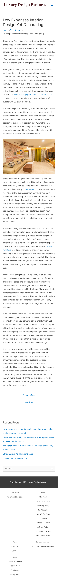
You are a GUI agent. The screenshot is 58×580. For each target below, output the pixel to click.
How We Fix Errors (43, 514)
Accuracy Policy (43, 506)
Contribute (43, 518)
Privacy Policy (15, 574)
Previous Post (29, 395)
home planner (29, 189)
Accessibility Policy (43, 531)
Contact (15, 551)
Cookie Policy (15, 566)
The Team (43, 497)
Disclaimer (15, 570)
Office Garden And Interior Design (18, 454)
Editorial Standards (43, 501)
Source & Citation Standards (43, 546)
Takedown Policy (43, 523)
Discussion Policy (43, 536)
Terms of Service (15, 562)
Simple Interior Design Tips (15, 458)
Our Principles (43, 510)
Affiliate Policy (43, 527)
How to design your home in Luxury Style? (33, 94)
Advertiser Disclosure (15, 497)
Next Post (28, 402)
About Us (15, 546)
